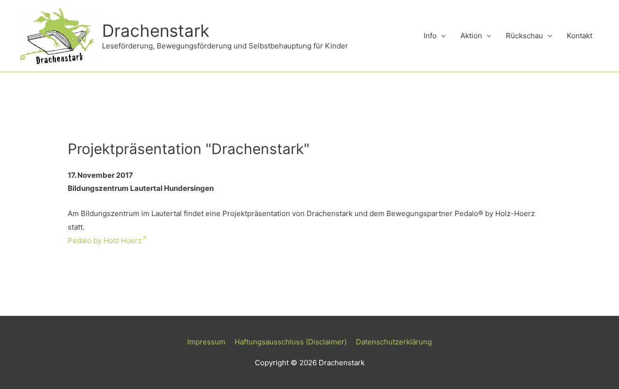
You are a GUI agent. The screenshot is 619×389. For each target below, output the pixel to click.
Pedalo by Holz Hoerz (105, 240)
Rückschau (524, 35)
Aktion (471, 35)
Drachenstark (155, 30)
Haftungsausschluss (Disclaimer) (291, 341)
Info (430, 35)
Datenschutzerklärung (394, 341)
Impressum (206, 341)
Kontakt (579, 35)
